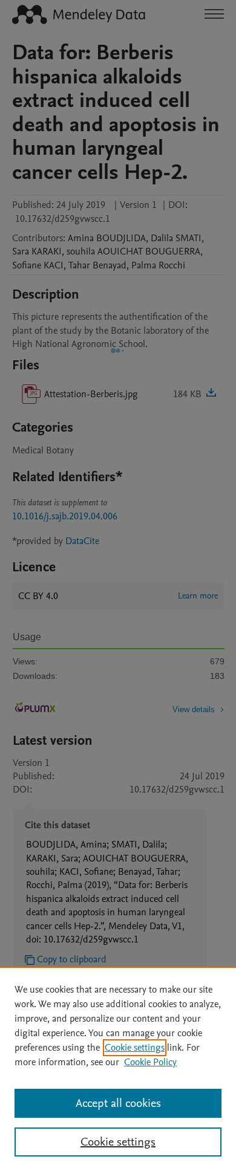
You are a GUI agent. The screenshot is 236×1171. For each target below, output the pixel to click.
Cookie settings (135, 1047)
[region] (118, 1069)
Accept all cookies (118, 1103)
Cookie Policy (150, 1062)
